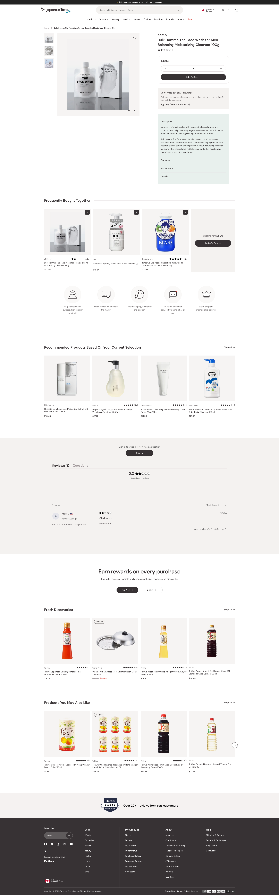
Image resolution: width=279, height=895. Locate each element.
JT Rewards (171, 861)
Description (167, 121)
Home (137, 19)
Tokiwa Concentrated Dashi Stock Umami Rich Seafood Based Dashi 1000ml (210, 672)
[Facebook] (45, 844)
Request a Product (134, 861)
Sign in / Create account (173, 104)
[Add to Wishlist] (135, 38)
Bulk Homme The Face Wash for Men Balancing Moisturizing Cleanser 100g (66, 264)
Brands (170, 19)
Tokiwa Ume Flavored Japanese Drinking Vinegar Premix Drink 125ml (67, 766)
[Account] (223, 10)
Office (147, 19)
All (90, 19)
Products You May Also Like (67, 702)
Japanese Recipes (174, 850)
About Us (170, 835)
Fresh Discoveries (58, 609)
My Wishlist (130, 845)
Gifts (87, 871)
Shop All (228, 347)
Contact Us (211, 850)
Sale (190, 19)
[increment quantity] (221, 68)
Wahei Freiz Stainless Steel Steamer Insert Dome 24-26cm (114, 673)
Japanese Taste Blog (175, 845)
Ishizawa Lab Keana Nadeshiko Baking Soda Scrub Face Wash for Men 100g (162, 264)
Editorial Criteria (173, 856)
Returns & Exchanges (216, 840)
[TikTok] (45, 850)
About (180, 19)
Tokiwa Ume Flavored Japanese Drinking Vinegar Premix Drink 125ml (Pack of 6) (115, 766)
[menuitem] (89, 19)
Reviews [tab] (60, 466)
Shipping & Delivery (215, 835)
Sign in (139, 453)
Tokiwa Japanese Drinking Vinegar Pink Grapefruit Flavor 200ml (62, 673)
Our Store (170, 877)
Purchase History (133, 856)
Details (164, 176)
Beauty (115, 19)
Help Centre (211, 845)
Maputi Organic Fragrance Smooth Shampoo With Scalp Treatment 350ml (113, 410)
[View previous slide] (125, 110)
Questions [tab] (80, 466)
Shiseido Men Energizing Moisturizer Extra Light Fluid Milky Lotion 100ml (66, 410)
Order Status (131, 850)
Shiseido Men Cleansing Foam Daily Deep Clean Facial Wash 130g (163, 410)
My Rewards (131, 866)
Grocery (103, 19)
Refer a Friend (172, 866)
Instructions (167, 168)
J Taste (88, 835)
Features (165, 160)
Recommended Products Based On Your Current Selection (92, 347)
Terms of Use (170, 891)
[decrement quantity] (165, 68)
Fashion (158, 19)
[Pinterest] (64, 844)
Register (129, 840)
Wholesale (130, 871)
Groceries (89, 840)
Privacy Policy (183, 891)
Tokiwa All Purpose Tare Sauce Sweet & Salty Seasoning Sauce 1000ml (162, 766)
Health (126, 19)
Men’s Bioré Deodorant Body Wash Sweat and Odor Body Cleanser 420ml (210, 410)
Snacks (88, 845)
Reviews (169, 871)
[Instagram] (58, 844)
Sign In (128, 835)
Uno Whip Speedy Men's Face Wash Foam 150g (115, 263)
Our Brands (171, 840)
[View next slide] (134, 110)
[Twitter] (52, 844)
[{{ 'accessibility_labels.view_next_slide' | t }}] (235, 745)
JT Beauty (162, 34)
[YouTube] (71, 844)
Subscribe (69, 835)
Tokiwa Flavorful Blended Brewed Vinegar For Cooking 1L (210, 765)
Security (194, 891)
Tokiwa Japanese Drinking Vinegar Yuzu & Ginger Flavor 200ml (163, 673)
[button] (165, 50)
